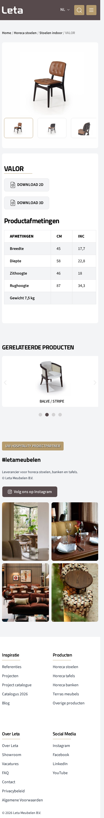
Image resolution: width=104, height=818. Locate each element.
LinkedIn (60, 764)
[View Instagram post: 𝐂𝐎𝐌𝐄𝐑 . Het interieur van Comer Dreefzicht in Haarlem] (25, 531)
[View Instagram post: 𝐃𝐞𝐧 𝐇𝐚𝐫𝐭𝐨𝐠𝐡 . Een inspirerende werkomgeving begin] (25, 592)
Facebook (61, 755)
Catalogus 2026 (15, 694)
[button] (88, 83)
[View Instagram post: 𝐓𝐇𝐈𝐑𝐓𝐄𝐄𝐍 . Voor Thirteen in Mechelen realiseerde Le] (74, 592)
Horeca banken (66, 685)
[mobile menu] (91, 10)
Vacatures (10, 764)
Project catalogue (17, 685)
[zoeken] (79, 10)
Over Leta (10, 745)
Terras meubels (66, 694)
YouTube (60, 773)
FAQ (5, 773)
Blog (6, 703)
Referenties (11, 667)
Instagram (61, 745)
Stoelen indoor (50, 33)
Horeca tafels (64, 676)
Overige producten (69, 703)
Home (6, 33)
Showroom (11, 755)
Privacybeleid (13, 791)
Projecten (10, 676)
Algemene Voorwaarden (22, 800)
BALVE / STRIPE (50, 401)
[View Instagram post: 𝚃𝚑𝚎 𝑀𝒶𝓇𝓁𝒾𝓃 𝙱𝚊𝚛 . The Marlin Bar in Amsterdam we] (74, 531)
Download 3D (30, 203)
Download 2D (30, 184)
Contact (8, 782)
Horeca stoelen (25, 33)
